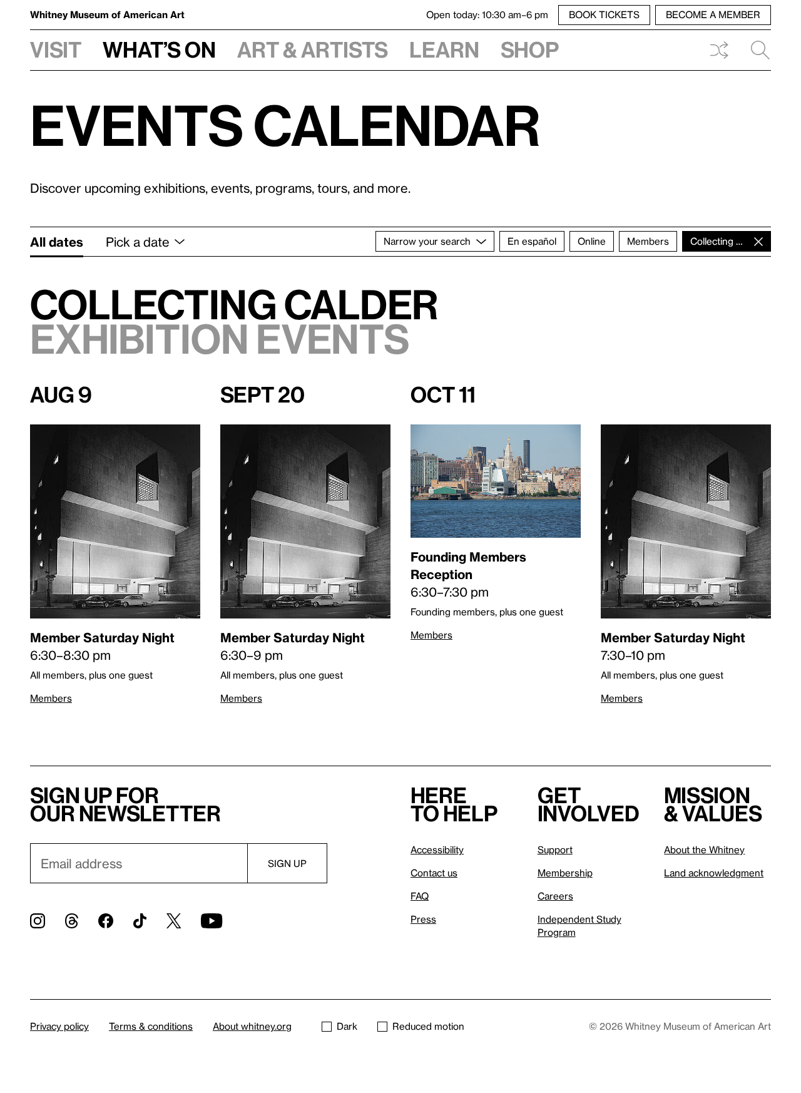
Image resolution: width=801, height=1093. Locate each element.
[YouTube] (211, 920)
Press (423, 919)
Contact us (434, 872)
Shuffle (719, 50)
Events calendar (285, 125)
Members (51, 698)
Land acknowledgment (713, 872)
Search (755, 50)
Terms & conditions (151, 1026)
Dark (347, 1026)
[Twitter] (173, 920)
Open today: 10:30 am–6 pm (487, 14)
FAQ (420, 895)
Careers (555, 895)
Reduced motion (428, 1026)
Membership (565, 872)
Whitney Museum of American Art (107, 14)
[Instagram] (37, 920)
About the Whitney (704, 849)
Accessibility (437, 849)
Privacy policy (59, 1026)
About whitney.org (252, 1026)
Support (555, 849)
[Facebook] (105, 920)
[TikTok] (139, 920)
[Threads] (71, 920)
